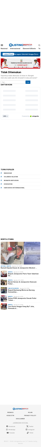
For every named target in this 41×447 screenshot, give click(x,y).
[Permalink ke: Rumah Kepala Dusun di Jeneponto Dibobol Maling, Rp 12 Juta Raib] (20, 253)
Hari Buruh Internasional (14, 188)
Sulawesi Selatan (11, 177)
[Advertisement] (20, 20)
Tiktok (31, 433)
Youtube (12, 433)
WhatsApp (11, 429)
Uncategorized (13, 288)
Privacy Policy (30, 415)
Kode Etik (10, 415)
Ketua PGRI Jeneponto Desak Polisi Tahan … (22, 299)
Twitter (31, 426)
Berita (9, 266)
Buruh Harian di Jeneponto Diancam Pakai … (22, 283)
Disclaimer (20, 418)
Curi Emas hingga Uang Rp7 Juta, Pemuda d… (21, 307)
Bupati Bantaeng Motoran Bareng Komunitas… (21, 291)
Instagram (31, 429)
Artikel (3, 266)
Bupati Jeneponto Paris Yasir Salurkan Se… (23, 275)
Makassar (8, 173)
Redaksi (10, 412)
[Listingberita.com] (20, 45)
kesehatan (8, 184)
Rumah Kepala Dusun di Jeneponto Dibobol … (19, 268)
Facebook (12, 426)
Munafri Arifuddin (11, 180)
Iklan (30, 412)
